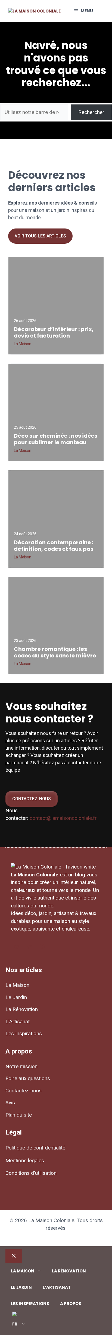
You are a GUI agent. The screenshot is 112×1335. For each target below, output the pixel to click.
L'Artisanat (17, 1021)
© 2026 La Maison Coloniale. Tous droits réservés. (56, 1224)
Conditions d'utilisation (31, 1173)
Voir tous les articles (40, 236)
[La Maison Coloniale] (34, 11)
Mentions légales (24, 1160)
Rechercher (91, 112)
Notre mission (21, 1066)
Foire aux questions (27, 1078)
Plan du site (18, 1115)
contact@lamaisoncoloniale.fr (63, 818)
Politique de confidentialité (35, 1148)
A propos (70, 1303)
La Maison (17, 985)
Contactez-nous (31, 798)
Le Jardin (16, 997)
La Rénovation (21, 1009)
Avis (10, 1102)
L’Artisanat (57, 1287)
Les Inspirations (23, 1033)
